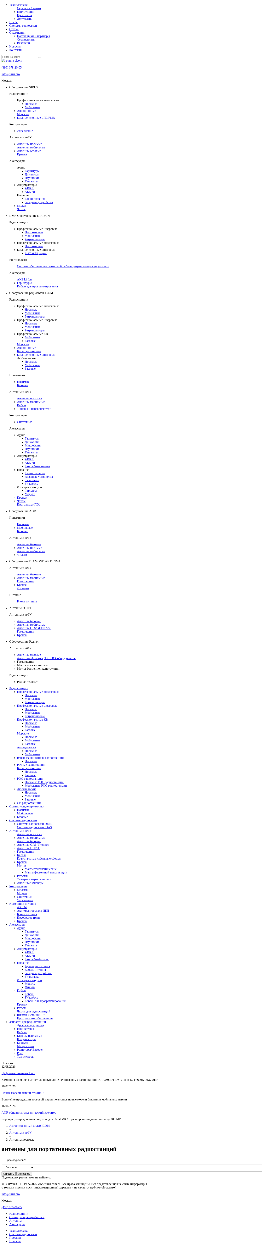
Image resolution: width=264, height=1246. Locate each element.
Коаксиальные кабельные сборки (39, 858)
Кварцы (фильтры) (29, 1035)
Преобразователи (28, 917)
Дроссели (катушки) (30, 1025)
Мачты (21, 865)
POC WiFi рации (36, 253)
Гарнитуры (32, 171)
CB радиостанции (29, 803)
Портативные (34, 232)
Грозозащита (25, 581)
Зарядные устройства (39, 202)
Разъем (21, 1008)
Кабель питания (35, 969)
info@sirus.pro (11, 74)
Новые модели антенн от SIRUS (23, 1092)
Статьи (14, 29)
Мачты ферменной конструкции (46, 872)
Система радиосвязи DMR (34, 823)
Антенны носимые (29, 144)
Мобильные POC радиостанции (46, 785)
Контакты (15, 50)
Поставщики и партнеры (33, 36)
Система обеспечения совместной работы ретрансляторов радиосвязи (63, 266)
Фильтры (31, 490)
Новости (15, 46)
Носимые (31, 103)
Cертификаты (26, 39)
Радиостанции (18, 688)
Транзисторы (25, 1056)
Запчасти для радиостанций (27, 1021)
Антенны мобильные (31, 147)
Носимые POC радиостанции (44, 782)
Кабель (21, 405)
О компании (17, 32)
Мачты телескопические (41, 869)
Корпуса (22, 1042)
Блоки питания (35, 198)
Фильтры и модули (29, 980)
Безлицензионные (29, 351)
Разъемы (22, 876)
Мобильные (32, 107)
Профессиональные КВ (32, 719)
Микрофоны (33, 445)
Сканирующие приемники (26, 806)
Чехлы (21, 209)
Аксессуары (17, 924)
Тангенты (31, 181)
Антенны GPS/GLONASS (34, 628)
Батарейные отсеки (37, 466)
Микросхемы (25, 1046)
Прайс (13, 22)
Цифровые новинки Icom (18, 1073)
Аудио (21, 928)
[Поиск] (39, 57)
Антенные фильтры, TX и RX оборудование (46, 658)
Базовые (30, 340)
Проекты (15, 1237)
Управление (25, 130)
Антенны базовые (29, 544)
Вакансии (23, 43)
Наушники (32, 178)
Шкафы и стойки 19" (31, 1014)
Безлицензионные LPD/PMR (36, 117)
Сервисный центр (29, 8)
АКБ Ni (30, 191)
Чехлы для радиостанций (33, 1011)
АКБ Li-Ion (24, 279)
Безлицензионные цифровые (36, 354)
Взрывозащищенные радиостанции (40, 757)
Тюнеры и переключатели (34, 408)
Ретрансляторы (35, 239)
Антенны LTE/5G (28, 848)
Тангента (31, 945)
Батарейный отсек (37, 959)
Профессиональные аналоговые (38, 691)
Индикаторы (25, 1028)
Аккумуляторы (27, 948)
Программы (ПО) (28, 504)
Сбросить (8, 1173)
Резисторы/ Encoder (30, 1049)
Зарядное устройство (38, 973)
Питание (23, 962)
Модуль (22, 893)
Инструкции (25, 11)
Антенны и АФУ (20, 830)
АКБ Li (29, 188)
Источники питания (22, 903)
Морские (23, 114)
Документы (24, 18)
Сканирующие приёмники (26, 1217)
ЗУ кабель (31, 483)
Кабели (22, 1032)
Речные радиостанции (31, 764)
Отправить (24, 1173)
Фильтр (22, 554)
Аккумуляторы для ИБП (33, 910)
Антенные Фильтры (30, 882)
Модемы (22, 889)
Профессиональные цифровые (37, 705)
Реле (20, 1053)
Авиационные (26, 110)
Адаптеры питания (37, 966)
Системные (24, 422)
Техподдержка (18, 4)
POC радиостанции (30, 778)
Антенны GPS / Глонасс (33, 844)
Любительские (26, 789)
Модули (22, 205)
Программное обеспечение (35, 1018)
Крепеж (22, 154)
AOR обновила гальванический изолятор (29, 1112)
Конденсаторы (26, 1039)
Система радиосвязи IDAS (34, 827)
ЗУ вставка (32, 480)
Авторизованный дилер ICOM (29, 1125)
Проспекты (24, 15)
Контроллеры (18, 886)
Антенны (15, 1220)
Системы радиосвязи (23, 25)
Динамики (32, 174)
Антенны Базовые (29, 150)
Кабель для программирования (37, 286)
